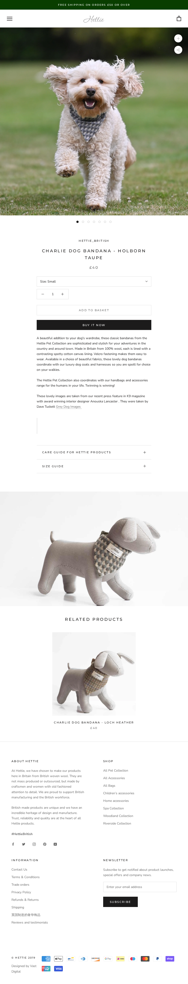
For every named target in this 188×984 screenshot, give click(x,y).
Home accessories (116, 801)
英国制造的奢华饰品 (25, 915)
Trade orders (20, 884)
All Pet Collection (115, 770)
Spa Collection (113, 808)
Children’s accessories (118, 793)
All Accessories (114, 778)
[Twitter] (23, 844)
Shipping (17, 907)
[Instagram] (34, 844)
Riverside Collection (117, 823)
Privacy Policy (21, 892)
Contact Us (19, 869)
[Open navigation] (9, 19)
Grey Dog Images (69, 406)
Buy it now (94, 325)
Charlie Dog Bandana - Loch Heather (94, 722)
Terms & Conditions (25, 877)
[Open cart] (179, 18)
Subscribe (120, 902)
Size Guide (53, 466)
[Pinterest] (44, 844)
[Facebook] (13, 844)
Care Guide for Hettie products (76, 452)
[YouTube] (55, 844)
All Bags (109, 785)
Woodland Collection (118, 816)
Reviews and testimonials (29, 922)
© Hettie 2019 (23, 957)
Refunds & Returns (25, 900)
